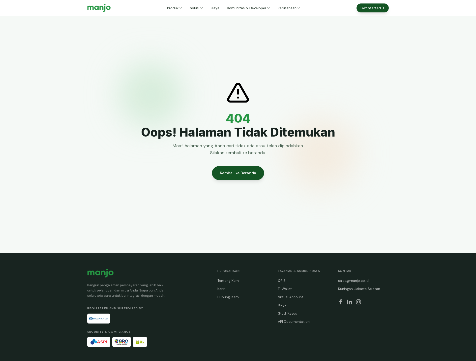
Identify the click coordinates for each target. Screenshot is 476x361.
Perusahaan (287, 8)
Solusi (194, 8)
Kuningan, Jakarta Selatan (359, 289)
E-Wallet (285, 289)
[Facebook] (340, 301)
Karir (221, 289)
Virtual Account (290, 297)
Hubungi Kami (228, 297)
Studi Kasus (287, 313)
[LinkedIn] (349, 301)
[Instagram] (358, 301)
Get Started (370, 8)
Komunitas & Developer (246, 8)
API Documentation (294, 321)
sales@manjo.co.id (353, 280)
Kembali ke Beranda (238, 173)
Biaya (215, 8)
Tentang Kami (228, 280)
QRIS (282, 280)
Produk (172, 8)
